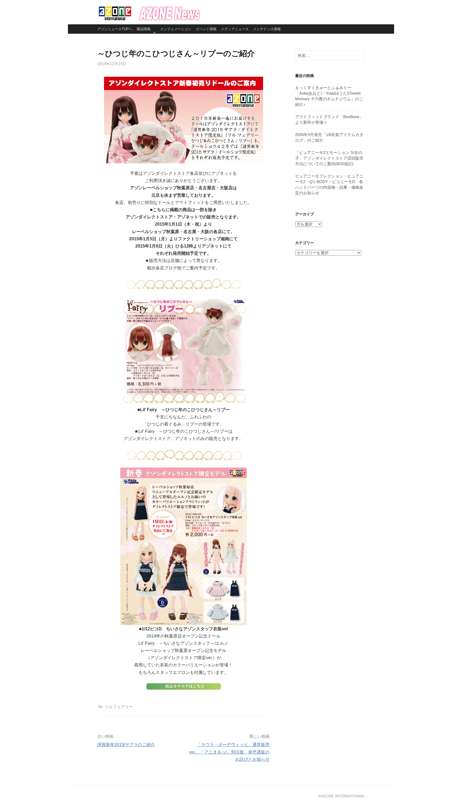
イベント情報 (206, 29)
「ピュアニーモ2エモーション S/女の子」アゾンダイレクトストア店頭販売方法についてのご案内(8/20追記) (329, 158)
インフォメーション (175, 29)
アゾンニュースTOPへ (114, 29)
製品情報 (144, 29)
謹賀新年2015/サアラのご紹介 (126, 744)
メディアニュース (235, 29)
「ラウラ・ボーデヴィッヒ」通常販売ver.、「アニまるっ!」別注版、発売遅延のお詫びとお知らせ (229, 751)
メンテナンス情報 (267, 29)
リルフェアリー (119, 706)
